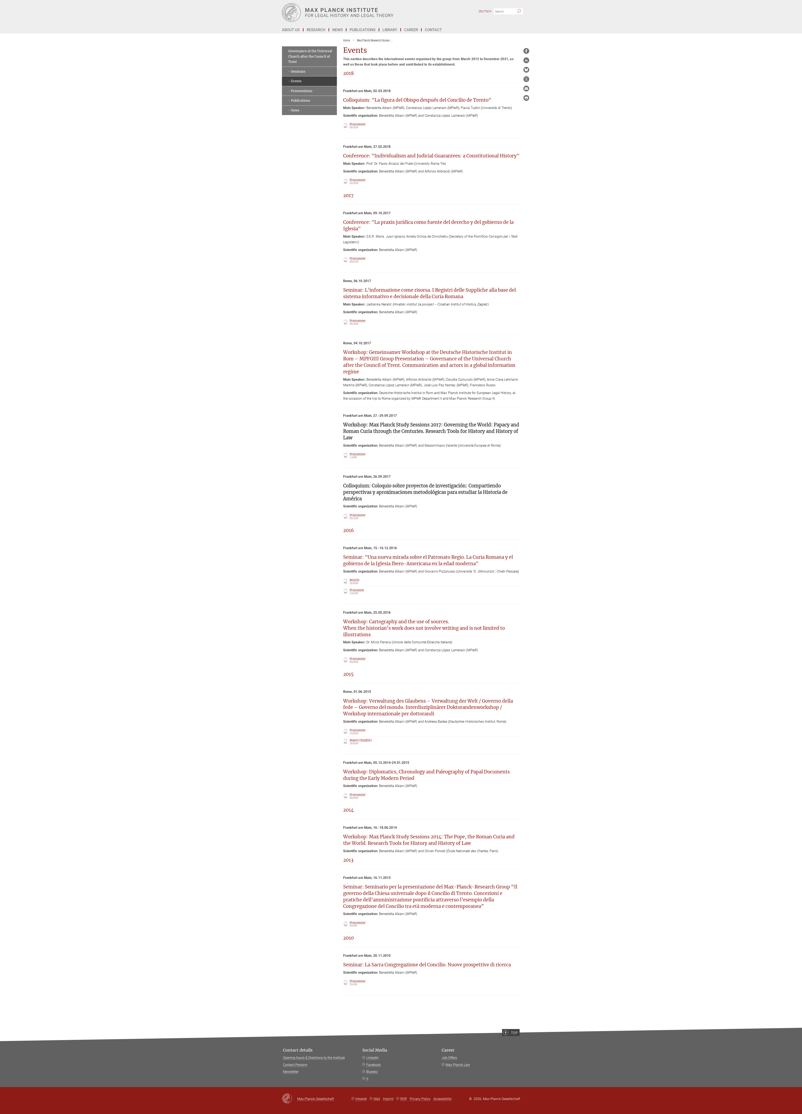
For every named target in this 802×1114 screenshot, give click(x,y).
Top (514, 1033)
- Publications (299, 101)
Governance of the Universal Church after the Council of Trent (310, 56)
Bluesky (372, 1072)
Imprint (388, 1099)
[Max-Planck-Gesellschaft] (289, 1099)
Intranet (361, 1099)
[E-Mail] (526, 88)
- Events (295, 81)
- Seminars (297, 72)
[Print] (526, 98)
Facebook (373, 1065)
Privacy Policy (420, 1099)
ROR (403, 1099)
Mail (377, 1099)
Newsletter (290, 1072)
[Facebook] (526, 51)
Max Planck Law (458, 1065)
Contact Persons (295, 1065)
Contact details (298, 1050)
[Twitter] (526, 79)
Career (448, 1050)
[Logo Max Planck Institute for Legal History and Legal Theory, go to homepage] (360, 12)
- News (293, 110)
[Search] (519, 11)
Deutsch (485, 11)
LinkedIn (372, 1058)
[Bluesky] (526, 70)
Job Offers (449, 1058)
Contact (433, 29)
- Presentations (300, 91)
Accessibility (442, 1099)
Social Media (374, 1050)
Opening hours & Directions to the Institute (314, 1058)
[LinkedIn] (526, 60)
